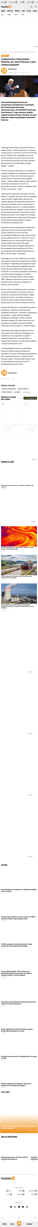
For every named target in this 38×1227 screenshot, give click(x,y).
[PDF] (13, 379)
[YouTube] (23, 1207)
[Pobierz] (26, 72)
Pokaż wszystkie (27, 392)
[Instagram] (27, 1207)
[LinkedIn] (19, 1207)
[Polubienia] (3, 1218)
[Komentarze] (19, 1218)
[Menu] (36, 6)
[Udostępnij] (35, 1218)
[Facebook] (11, 1207)
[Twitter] (15, 1207)
